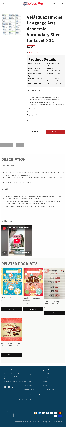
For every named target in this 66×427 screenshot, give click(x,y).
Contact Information (29, 389)
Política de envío (58, 423)
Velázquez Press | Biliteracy (23, 421)
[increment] (37, 125)
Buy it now (55, 132)
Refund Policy (27, 374)
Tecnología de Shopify (34, 421)
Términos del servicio (35, 423)
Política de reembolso (45, 421)
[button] (4, 3)
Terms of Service (28, 385)
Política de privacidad (57, 421)
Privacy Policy (27, 378)
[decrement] (29, 125)
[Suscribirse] (46, 400)
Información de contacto (47, 423)
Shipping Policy (28, 381)
